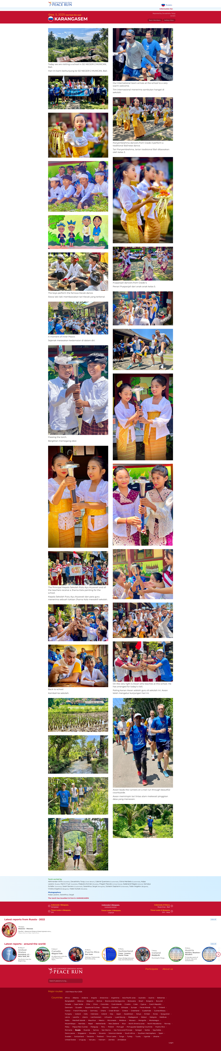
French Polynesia (80, 1011)
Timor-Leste (111, 1036)
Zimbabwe (122, 1040)
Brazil (141, 1001)
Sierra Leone (70, 1033)
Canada (68, 1004)
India (86, 1014)
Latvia (67, 1017)
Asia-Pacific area (129, 998)
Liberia (85, 1017)
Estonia (106, 1007)
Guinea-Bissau (160, 1011)
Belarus (80, 1001)
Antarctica (104, 998)
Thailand (100, 1036)
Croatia (128, 1004)
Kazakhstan (129, 1014)
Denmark (69, 1007)
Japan (118, 1014)
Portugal (120, 1027)
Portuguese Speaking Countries (140, 1027)
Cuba (135, 1004)
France (68, 1011)
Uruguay (82, 1040)
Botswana (132, 1001)
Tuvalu (138, 1036)
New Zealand (114, 1024)
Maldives (163, 1017)
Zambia (111, 1040)
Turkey (130, 1036)
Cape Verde (78, 1004)
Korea (155, 1014)
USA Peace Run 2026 (73, 992)
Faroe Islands (145, 1007)
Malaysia (153, 1017)
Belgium (90, 1001)
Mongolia (142, 1020)
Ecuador (79, 1007)
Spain (161, 1033)
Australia (142, 998)
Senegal (138, 1030)
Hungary (68, 1014)
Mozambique (70, 1024)
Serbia (147, 1030)
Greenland (135, 1011)
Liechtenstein (96, 1017)
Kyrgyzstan (165, 1014)
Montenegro (154, 1020)
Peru (103, 1027)
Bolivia (100, 1001)
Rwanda (87, 1030)
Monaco (132, 1020)
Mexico (102, 1020)
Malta (67, 1020)
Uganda (147, 1036)
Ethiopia (124, 1007)
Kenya (139, 1014)
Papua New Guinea (80, 1027)
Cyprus (144, 1004)
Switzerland (79, 1036)
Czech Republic (155, 1004)
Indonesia (95, 1014)
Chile (88, 1004)
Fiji (154, 1007)
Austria (151, 998)
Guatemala (146, 1011)
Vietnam (102, 1040)
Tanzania (90, 1036)
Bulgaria (150, 1001)
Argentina (115, 998)
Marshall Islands (79, 1020)
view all (213, 919)
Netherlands (101, 1024)
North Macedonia (154, 1024)
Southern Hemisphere (147, 1033)
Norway (167, 1024)
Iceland (78, 1014)
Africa (67, 998)
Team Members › (155, 20)
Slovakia (92, 1033)
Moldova (122, 1020)
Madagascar (133, 1017)
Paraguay (95, 1027)
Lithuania (108, 1017)
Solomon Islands (115, 1033)
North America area (137, 1024)
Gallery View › (169, 20)
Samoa (96, 1030)
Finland (162, 1007)
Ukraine (156, 1036)
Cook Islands (116, 1004)
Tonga (122, 1036)
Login (171, 1043)
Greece (125, 1011)
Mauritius (92, 1020)
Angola (94, 998)
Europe (134, 1007)
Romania (69, 1030)
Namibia (82, 1024)
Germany (94, 1011)
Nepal (90, 1024)
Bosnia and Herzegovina (115, 1001)
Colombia (105, 1004)
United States (70, 1040)
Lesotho (76, 1017)
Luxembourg (120, 1017)
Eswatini (115, 1007)
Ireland (104, 1014)
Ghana (103, 1011)
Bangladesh (70, 1001)
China (95, 1004)
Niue (124, 1024)
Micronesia (112, 1020)
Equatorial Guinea (92, 1007)
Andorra (85, 998)
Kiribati (147, 1014)
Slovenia (102, 1033)
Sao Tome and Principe (123, 1030)
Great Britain (114, 1011)
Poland (111, 1027)
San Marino (106, 1030)
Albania (76, 998)
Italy (112, 1014)
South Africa (130, 1033)
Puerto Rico (160, 1027)
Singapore (82, 1033)
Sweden (68, 1036)
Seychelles (157, 1030)
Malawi (144, 1017)
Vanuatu (92, 1040)
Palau (67, 1027)
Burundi (159, 1001)
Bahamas (161, 998)
